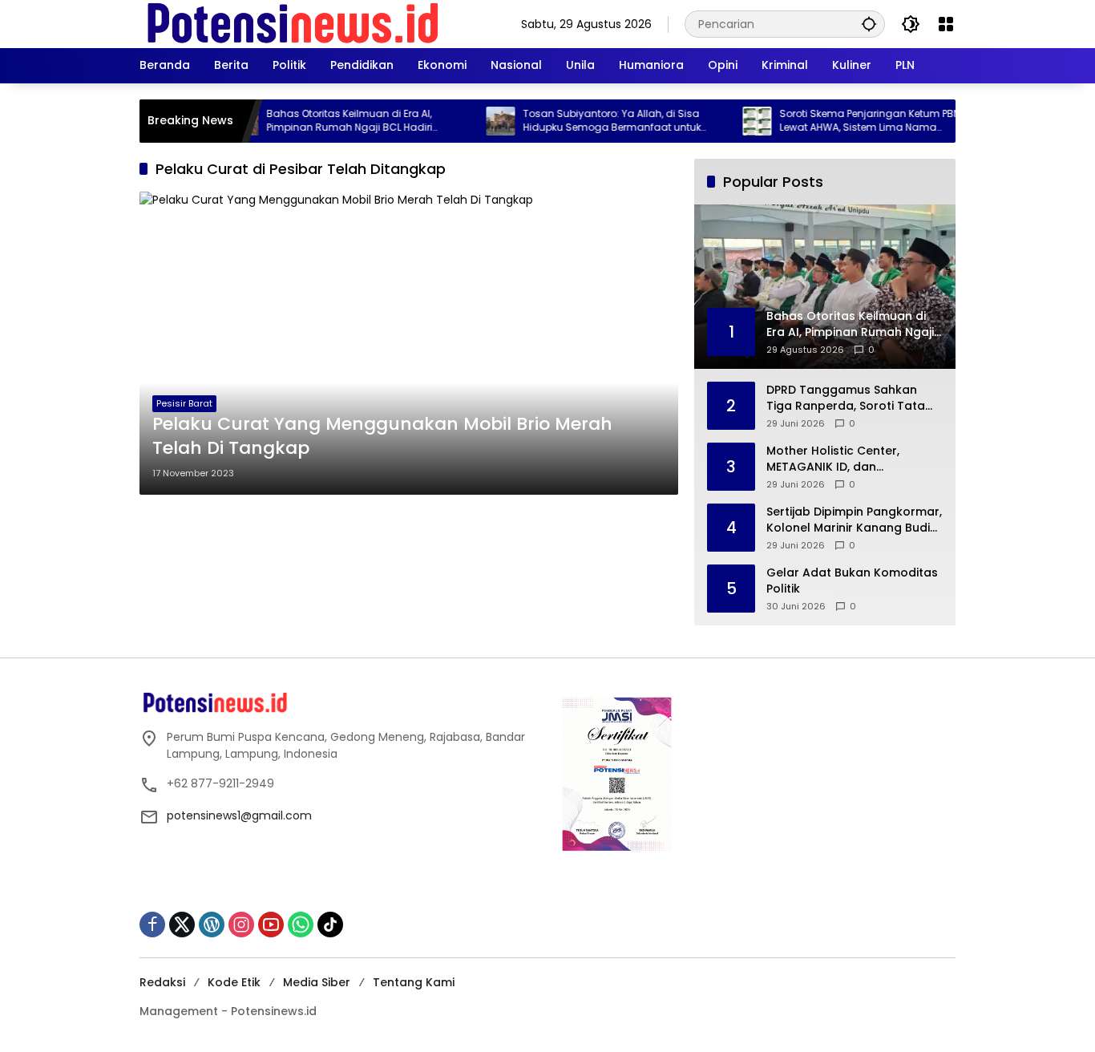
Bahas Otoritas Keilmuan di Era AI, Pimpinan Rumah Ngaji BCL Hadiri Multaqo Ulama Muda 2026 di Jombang (341, 121)
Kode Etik (234, 982)
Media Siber (316, 982)
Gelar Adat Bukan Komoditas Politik (852, 581)
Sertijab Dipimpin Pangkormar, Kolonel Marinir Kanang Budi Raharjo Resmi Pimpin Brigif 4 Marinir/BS (854, 520)
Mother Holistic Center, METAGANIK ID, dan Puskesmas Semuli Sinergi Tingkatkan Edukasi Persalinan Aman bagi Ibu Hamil (841, 459)
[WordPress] (211, 924)
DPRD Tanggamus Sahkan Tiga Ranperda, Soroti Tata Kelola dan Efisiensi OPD (845, 398)
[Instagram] (241, 924)
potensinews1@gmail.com (239, 815)
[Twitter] (182, 924)
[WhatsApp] (300, 924)
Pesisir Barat (184, 403)
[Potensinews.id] (293, 23)
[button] (869, 23)
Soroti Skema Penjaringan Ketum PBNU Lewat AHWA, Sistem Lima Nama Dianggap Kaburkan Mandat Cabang (848, 121)
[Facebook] (152, 924)
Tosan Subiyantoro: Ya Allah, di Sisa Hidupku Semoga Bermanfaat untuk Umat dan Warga (588, 121)
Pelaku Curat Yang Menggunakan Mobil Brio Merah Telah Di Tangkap (382, 436)
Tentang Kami (414, 982)
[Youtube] (271, 924)
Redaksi (162, 982)
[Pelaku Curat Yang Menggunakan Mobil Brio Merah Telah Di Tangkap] (408, 343)
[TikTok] (330, 924)
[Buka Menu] (946, 24)
